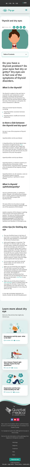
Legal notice (11, 464)
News (13, 455)
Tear (21, 145)
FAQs (13, 451)
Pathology (15, 442)
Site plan (4, 464)
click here (19, 277)
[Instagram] (18, 419)
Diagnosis (14, 445)
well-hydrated (8, 282)
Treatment (15, 448)
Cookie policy (26, 464)
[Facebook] (12, 419)
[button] (26, 9)
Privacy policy (18, 464)
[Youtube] (15, 419)
